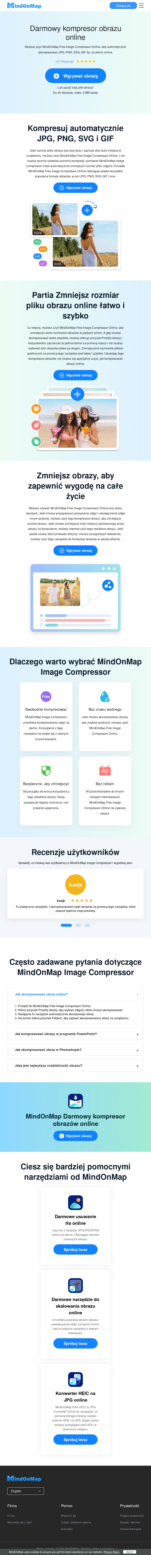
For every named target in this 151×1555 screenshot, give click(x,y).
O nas (10, 1515)
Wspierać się (68, 1515)
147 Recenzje (64, 61)
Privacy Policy (111, 1552)
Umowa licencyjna (130, 1529)
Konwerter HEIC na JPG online (75, 1396)
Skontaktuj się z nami (19, 1522)
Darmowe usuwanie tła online (75, 1219)
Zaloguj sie (123, 5)
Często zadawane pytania (76, 1522)
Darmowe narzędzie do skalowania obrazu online (75, 1306)
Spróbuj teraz (75, 1249)
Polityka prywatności (132, 1515)
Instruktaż (67, 1529)
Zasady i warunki (130, 1522)
